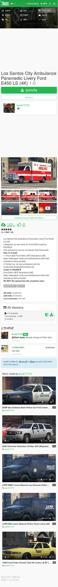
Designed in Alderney (10, 576)
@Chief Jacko (18, 337)
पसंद (23, 226)
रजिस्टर (32, 361)
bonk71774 (23, 105)
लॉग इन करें (23, 361)
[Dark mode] (50, 3)
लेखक (25, 334)
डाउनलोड (30, 90)
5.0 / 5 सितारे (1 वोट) (7, 232)
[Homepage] (18, 108)
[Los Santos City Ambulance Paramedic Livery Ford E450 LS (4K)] (29, 173)
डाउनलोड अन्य (11, 226)
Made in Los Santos (10, 579)
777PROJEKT (18, 347)
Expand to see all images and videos (29, 218)
